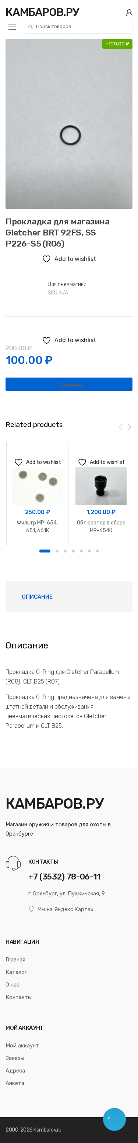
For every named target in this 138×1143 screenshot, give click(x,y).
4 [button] (73, 551)
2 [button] (57, 551)
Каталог (16, 972)
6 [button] (89, 551)
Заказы (15, 1058)
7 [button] (97, 551)
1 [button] (44, 551)
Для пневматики (67, 284)
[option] (69, 124)
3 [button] (65, 551)
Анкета (15, 1083)
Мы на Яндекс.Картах (65, 909)
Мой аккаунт (22, 1045)
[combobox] (78, 26)
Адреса (15, 1070)
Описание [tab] (37, 596)
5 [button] (81, 551)
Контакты (19, 997)
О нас (13, 984)
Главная (15, 959)
